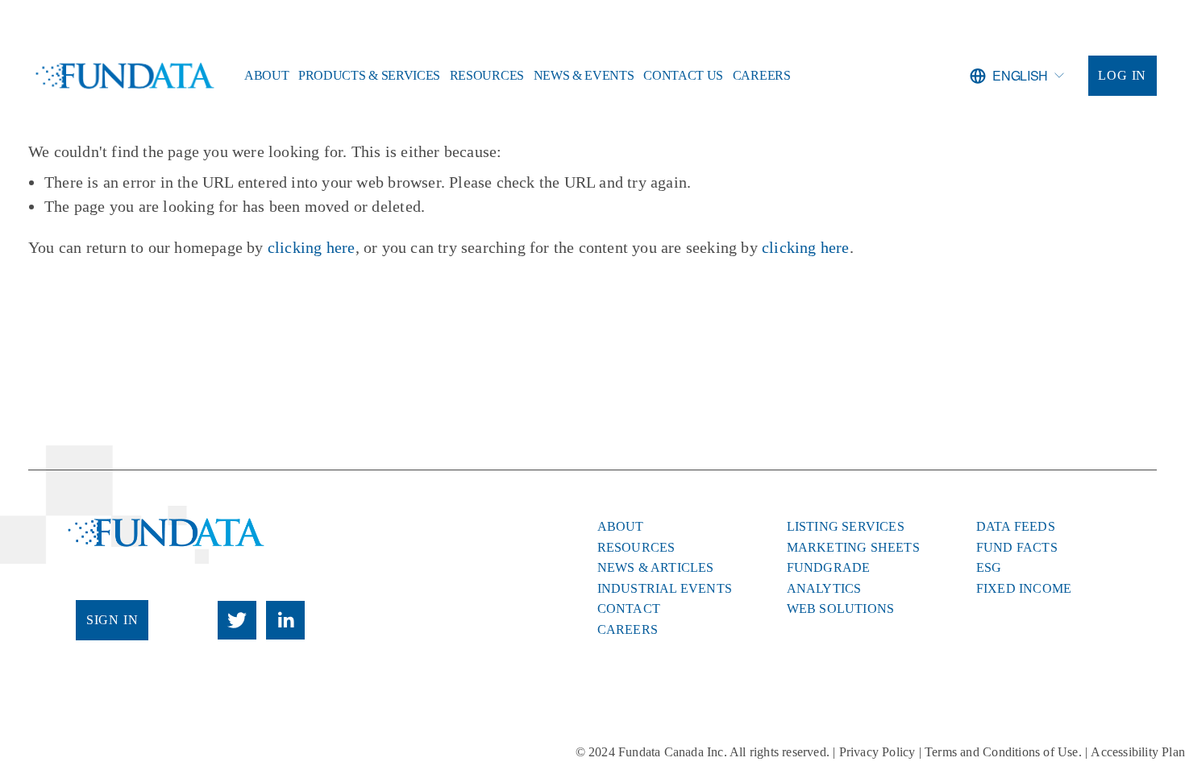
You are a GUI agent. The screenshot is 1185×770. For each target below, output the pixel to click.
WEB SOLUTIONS (841, 608)
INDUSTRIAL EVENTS (664, 588)
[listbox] (1017, 76)
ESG (989, 567)
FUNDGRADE (829, 567)
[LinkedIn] (285, 620)
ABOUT (620, 526)
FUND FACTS (1017, 547)
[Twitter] (237, 620)
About (266, 75)
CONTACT (628, 608)
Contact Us (683, 75)
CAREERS (627, 629)
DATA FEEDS (1015, 526)
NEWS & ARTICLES (655, 567)
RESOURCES (636, 547)
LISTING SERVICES (845, 526)
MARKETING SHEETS (853, 547)
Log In (1122, 75)
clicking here (312, 247)
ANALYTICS (824, 588)
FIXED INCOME (1023, 588)
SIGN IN (112, 620)
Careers (762, 75)
